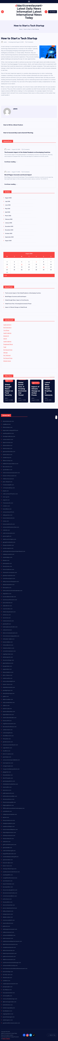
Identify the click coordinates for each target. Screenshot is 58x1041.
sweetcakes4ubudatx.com (9, 717)
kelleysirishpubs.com (8, 911)
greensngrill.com (7, 536)
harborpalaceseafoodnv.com (10, 626)
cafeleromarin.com (7, 729)
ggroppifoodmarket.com (9, 542)
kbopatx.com (6, 560)
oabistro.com (6, 705)
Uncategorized (12, 42)
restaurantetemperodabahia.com (11, 759)
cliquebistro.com (7, 593)
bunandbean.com (7, 509)
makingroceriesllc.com (8, 554)
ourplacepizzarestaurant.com (10, 983)
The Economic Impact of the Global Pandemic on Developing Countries (23, 293)
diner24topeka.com (8, 778)
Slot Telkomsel (7, 355)
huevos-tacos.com (7, 684)
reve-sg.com (6, 496)
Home (20, 29)
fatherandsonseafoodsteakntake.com (12, 590)
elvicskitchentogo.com (8, 693)
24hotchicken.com (7, 427)
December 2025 (9, 226)
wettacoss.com (7, 614)
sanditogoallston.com (8, 433)
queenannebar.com (8, 859)
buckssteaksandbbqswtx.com (10, 829)
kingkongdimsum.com (8, 805)
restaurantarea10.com (8, 512)
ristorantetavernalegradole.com (11, 636)
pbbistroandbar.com (8, 699)
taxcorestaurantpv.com (9, 905)
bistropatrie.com (7, 587)
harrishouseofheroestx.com (10, 599)
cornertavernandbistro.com (10, 896)
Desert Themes (6, 1038)
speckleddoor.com (7, 469)
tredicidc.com (6, 530)
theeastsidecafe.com (8, 838)
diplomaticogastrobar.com (9, 1001)
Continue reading (10, 162)
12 (21, 264)
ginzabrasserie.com (8, 741)
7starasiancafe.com (8, 503)
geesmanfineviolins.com (9, 451)
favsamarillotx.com (7, 902)
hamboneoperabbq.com (9, 1007)
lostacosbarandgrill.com (9, 681)
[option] (9, 391)
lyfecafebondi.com (7, 602)
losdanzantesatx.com (8, 620)
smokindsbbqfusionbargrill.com (10, 856)
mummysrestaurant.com (9, 835)
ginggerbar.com (7, 772)
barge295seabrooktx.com (9, 853)
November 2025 (9, 230)
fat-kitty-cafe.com (7, 974)
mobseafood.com (7, 629)
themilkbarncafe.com (8, 735)
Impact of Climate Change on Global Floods (16, 307)
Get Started (53, 11)
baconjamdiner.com (8, 887)
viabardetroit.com (7, 605)
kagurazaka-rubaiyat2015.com (10, 430)
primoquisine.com (7, 563)
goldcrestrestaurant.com (9, 956)
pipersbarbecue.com (8, 663)
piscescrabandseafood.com (10, 908)
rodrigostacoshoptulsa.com (10, 814)
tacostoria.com (7, 617)
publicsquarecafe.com (8, 793)
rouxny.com (6, 521)
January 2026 (8, 222)
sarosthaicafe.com (7, 880)
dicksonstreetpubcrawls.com (10, 633)
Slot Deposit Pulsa (7, 349)
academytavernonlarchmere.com (11, 871)
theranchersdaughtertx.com (10, 890)
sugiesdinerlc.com (7, 747)
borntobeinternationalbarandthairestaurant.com (15, 968)
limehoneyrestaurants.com (9, 953)
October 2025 (8, 233)
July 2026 (7, 201)
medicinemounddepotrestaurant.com (12, 941)
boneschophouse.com (8, 569)
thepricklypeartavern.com (9, 832)
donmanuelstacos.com (8, 799)
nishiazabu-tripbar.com (8, 639)
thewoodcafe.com (7, 445)
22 (43, 267)
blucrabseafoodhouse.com (9, 726)
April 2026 (7, 212)
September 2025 (9, 237)
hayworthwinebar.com (8, 883)
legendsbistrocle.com (8, 714)
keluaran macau (7, 361)
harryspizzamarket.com (9, 992)
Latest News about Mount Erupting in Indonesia (48, 388)
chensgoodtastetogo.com (9, 868)
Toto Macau (6, 330)
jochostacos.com (7, 899)
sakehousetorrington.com (9, 539)
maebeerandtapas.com (9, 826)
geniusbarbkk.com (7, 847)
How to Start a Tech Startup (31, 29)
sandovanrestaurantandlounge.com (12, 962)
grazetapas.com (7, 757)
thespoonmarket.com (8, 545)
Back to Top (52, 1035)
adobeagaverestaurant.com (10, 929)
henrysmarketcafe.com (9, 524)
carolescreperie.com (8, 548)
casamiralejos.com (7, 557)
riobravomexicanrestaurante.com (11, 472)
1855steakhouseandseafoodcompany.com (13, 808)
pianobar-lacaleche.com (9, 575)
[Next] (53, 376)
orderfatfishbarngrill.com (9, 850)
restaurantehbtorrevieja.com (10, 965)
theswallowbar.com (8, 775)
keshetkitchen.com (8, 1004)
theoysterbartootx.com (9, 820)
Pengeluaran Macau (8, 344)
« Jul (5, 275)
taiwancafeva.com (7, 454)
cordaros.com (6, 506)
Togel (4, 347)
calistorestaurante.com (9, 533)
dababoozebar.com (8, 917)
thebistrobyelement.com (9, 611)
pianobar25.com (7, 623)
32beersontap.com (7, 460)
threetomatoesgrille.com (9, 802)
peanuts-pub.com (7, 708)
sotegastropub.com (8, 766)
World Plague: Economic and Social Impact (15, 296)
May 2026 (7, 208)
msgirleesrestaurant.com (9, 723)
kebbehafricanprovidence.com (10, 463)
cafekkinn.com (6, 980)
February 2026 (8, 219)
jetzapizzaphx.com (7, 986)
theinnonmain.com (7, 448)
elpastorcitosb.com (8, 442)
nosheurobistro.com (8, 439)
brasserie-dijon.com (8, 862)
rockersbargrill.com (8, 732)
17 (7, 267)
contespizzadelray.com (9, 487)
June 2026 (7, 205)
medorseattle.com (7, 678)
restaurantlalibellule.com (9, 935)
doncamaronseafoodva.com (10, 893)
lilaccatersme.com (7, 466)
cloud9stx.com (6, 750)
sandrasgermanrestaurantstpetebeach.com (14, 551)
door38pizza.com (7, 989)
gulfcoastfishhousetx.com (9, 844)
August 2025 (8, 240)
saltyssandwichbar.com (9, 702)
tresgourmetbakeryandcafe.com (11, 769)
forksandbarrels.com (8, 645)
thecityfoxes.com (7, 566)
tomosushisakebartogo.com (10, 998)
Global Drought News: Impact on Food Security (17, 300)
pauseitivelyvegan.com (8, 1016)
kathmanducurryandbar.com (10, 796)
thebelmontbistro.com (8, 648)
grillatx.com (6, 696)
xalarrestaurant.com (8, 938)
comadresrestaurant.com (9, 947)
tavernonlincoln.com (8, 923)
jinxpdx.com (6, 490)
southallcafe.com (7, 811)
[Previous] (51, 376)
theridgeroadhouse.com (9, 436)
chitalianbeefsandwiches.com (10, 784)
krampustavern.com (8, 914)
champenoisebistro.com (9, 823)
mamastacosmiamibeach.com (10, 744)
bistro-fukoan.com (7, 675)
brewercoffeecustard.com (9, 475)
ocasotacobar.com (7, 608)
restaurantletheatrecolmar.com (11, 527)
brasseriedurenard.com (8, 518)
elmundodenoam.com (8, 421)
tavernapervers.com (8, 763)
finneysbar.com (7, 738)
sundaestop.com (7, 457)
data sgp (5, 352)
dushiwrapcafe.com (8, 657)
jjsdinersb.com (6, 926)
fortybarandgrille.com (8, 484)
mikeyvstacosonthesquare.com (11, 581)
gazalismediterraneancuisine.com (11, 1023)
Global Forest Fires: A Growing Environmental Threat (18, 303)
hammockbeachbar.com (9, 711)
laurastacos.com (7, 790)
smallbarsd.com (7, 424)
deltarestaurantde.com (9, 950)
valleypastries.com (7, 515)
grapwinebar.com (7, 669)
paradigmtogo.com (7, 690)
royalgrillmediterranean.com (10, 877)
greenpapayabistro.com (9, 781)
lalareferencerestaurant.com (10, 944)
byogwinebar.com (7, 666)
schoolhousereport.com (9, 578)
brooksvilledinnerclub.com (9, 596)
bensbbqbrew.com (7, 1010)
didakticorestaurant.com (9, 959)
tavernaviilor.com (7, 787)
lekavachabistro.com (8, 672)
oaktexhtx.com (6, 841)
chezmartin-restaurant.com (10, 572)
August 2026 (8, 197)
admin (5, 42)
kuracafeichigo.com (8, 971)
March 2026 (8, 215)
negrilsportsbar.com (8, 654)
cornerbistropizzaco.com (9, 651)
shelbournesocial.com (8, 478)
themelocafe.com (7, 977)
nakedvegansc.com (8, 1020)
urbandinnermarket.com (9, 687)
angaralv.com (6, 499)
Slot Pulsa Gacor (7, 327)
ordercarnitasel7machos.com (10, 493)
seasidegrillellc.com (8, 874)
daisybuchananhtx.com (8, 584)
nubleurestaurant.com (8, 932)
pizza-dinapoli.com (7, 481)
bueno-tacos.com (7, 865)
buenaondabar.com (8, 642)
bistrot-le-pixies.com (8, 753)
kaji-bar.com (6, 817)
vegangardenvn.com (8, 1013)
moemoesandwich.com (8, 920)
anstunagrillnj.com (7, 995)
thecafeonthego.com (8, 660)
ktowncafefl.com (7, 720)
